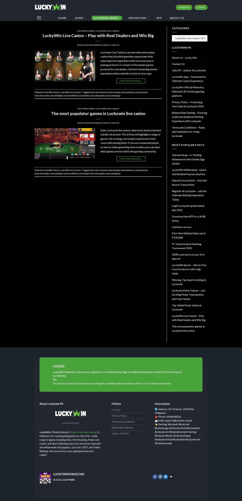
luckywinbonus (128, 92)
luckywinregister (97, 95)
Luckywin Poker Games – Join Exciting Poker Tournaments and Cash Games (188, 294)
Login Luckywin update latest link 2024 (188, 208)
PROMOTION (137, 17)
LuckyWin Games (106, 17)
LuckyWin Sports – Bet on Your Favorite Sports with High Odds (189, 269)
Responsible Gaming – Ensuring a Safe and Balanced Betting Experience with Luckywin (189, 117)
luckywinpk (84, 95)
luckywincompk (42, 95)
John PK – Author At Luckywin (189, 70)
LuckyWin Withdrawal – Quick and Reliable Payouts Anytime (189, 172)
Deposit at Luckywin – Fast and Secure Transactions (189, 182)
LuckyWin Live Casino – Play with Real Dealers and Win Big (98, 35)
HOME (62, 17)
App (159, 17)
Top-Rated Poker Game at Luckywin (187, 307)
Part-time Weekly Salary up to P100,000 (189, 235)
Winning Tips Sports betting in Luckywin (189, 282)
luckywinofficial (70, 95)
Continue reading (131, 81)
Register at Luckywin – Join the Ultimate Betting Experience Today (189, 195)
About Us (177, 17)
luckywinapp (114, 92)
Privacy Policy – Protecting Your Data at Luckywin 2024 (188, 104)
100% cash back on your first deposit (188, 256)
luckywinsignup (113, 95)
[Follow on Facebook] (154, 476)
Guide (79, 17)
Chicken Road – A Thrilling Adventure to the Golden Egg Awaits (188, 159)
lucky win (94, 92)
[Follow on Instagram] (160, 476)
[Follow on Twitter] (165, 476)
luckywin (103, 92)
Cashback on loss (181, 227)
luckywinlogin (56, 95)
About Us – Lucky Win (184, 57)
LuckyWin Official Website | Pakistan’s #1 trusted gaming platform (188, 91)
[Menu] (39, 18)
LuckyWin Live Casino (107, 31)
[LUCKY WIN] (51, 7)
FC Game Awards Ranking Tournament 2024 (186, 246)
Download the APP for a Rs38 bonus (188, 218)
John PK (115, 45)
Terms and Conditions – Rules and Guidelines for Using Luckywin (188, 131)
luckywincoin (141, 92)
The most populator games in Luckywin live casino (98, 113)
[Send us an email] (171, 476)
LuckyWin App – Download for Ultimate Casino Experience (189, 79)
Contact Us (178, 63)
